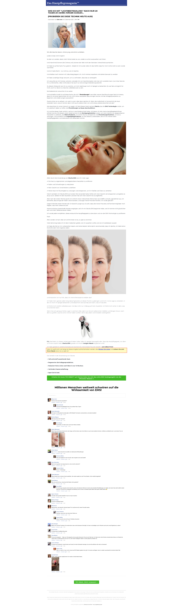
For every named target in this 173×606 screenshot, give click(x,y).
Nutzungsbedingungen (97, 604)
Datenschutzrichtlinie (88, 604)
